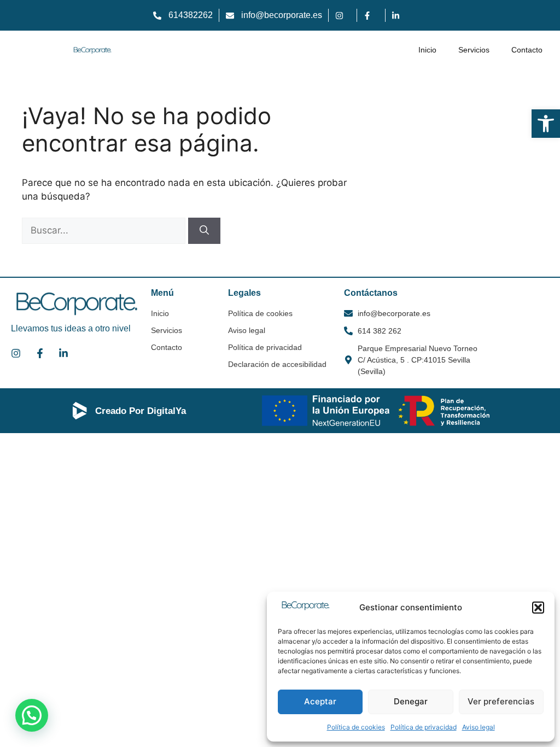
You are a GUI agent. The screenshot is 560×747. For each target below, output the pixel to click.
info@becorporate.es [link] (281, 15)
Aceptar (320, 701)
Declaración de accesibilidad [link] (277, 364)
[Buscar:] (105, 230)
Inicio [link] (427, 49)
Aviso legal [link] (478, 727)
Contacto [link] (526, 49)
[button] (538, 607)
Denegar (411, 701)
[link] (546, 123)
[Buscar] (204, 231)
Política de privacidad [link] (423, 727)
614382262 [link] (190, 15)
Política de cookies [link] (356, 727)
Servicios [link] (473, 49)
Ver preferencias (501, 701)
